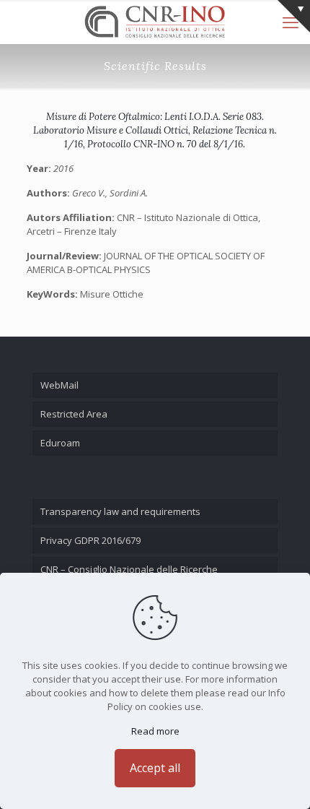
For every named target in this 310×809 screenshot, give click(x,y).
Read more (155, 730)
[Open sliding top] (294, 16)
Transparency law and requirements (120, 511)
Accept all (155, 768)
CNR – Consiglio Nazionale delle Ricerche (129, 569)
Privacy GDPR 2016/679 (90, 540)
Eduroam (60, 442)
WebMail (59, 384)
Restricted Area (73, 413)
